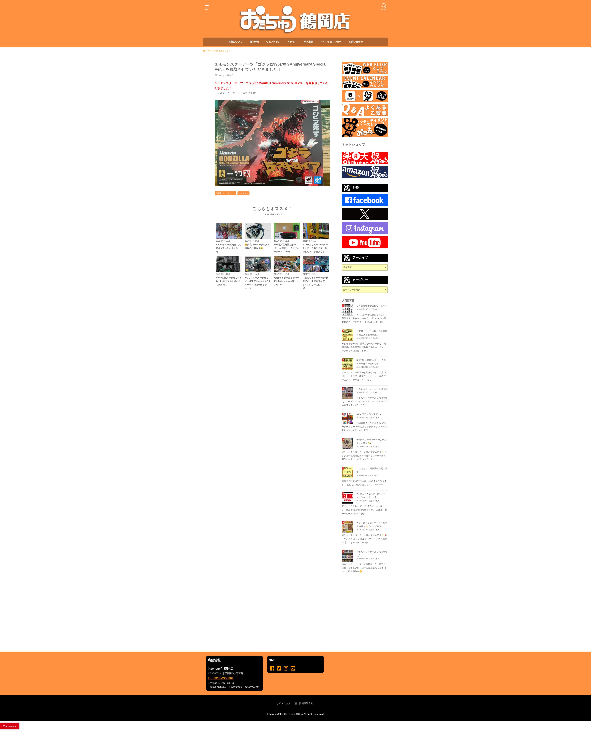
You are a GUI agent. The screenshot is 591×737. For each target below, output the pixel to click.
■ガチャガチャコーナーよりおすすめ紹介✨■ (371, 441)
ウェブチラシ (273, 41)
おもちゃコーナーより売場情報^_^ (371, 553)
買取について (235, 41)
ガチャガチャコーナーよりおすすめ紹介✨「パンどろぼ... (371, 525)
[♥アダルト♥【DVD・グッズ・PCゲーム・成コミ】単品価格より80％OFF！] (348, 498)
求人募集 (308, 41)
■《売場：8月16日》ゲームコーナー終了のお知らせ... (371, 362)
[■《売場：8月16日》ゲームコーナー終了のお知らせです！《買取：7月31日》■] (348, 364)
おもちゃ (244, 193)
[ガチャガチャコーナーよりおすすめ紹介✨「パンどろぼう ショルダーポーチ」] (348, 527)
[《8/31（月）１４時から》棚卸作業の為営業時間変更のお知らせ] (348, 335)
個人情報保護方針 (304, 703)
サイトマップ (283, 703)
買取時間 (254, 41)
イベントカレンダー (331, 41)
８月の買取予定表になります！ (371, 306)
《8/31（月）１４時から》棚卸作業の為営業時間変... (372, 333)
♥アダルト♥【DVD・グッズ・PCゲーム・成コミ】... (371, 495)
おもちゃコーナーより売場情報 (371, 389)
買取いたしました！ (226, 193)
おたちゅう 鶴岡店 (293, 714)
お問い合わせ (356, 41)
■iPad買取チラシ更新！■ (368, 414)
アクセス (292, 41)
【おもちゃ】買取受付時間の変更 (371, 470)
